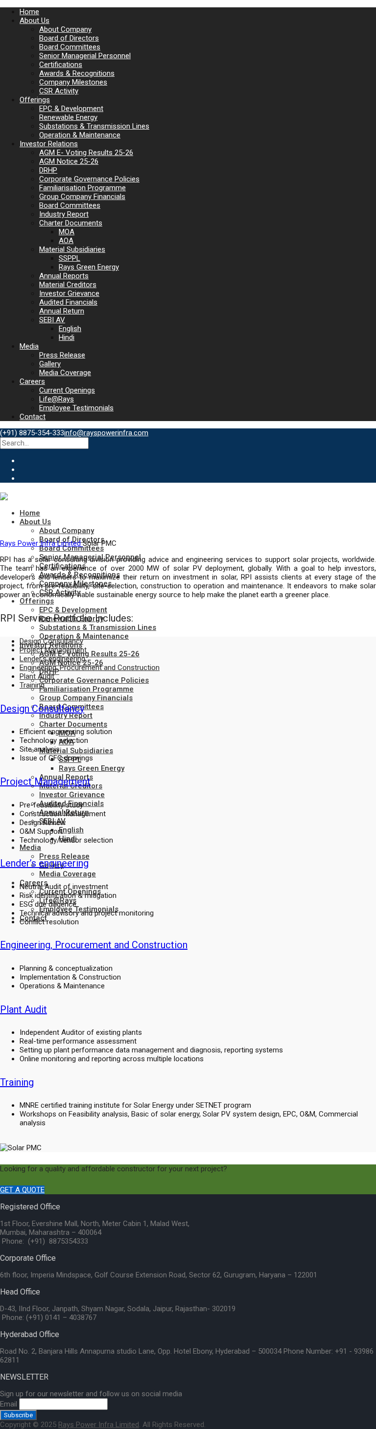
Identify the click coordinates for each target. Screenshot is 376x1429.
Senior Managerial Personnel (85, 55)
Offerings (35, 99)
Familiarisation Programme (82, 187)
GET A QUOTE (22, 1189)
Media (29, 346)
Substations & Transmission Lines (94, 126)
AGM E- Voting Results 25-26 (86, 152)
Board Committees (69, 47)
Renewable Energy (68, 117)
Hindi (66, 337)
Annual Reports (64, 275)
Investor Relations (49, 143)
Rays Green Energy (89, 267)
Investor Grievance (69, 293)
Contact (33, 416)
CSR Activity (58, 91)
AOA (66, 240)
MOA (66, 231)
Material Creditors (67, 284)
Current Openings (67, 390)
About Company (65, 29)
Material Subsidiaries (72, 249)
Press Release (62, 355)
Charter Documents (70, 223)
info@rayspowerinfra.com (106, 432)
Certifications (60, 64)
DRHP (48, 170)
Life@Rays (56, 399)
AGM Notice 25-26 (68, 161)
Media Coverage (65, 372)
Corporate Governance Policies (89, 179)
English (70, 328)
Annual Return (61, 311)
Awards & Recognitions (77, 73)
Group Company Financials (82, 196)
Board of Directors (69, 38)
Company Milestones (73, 82)
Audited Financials (68, 302)
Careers (32, 381)
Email (8, 1404)
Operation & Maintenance (79, 135)
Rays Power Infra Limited (41, 543)
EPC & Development (71, 108)
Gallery (50, 363)
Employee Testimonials (76, 407)
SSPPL (69, 258)
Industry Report (64, 214)
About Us (34, 20)
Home (29, 11)
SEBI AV (52, 319)
